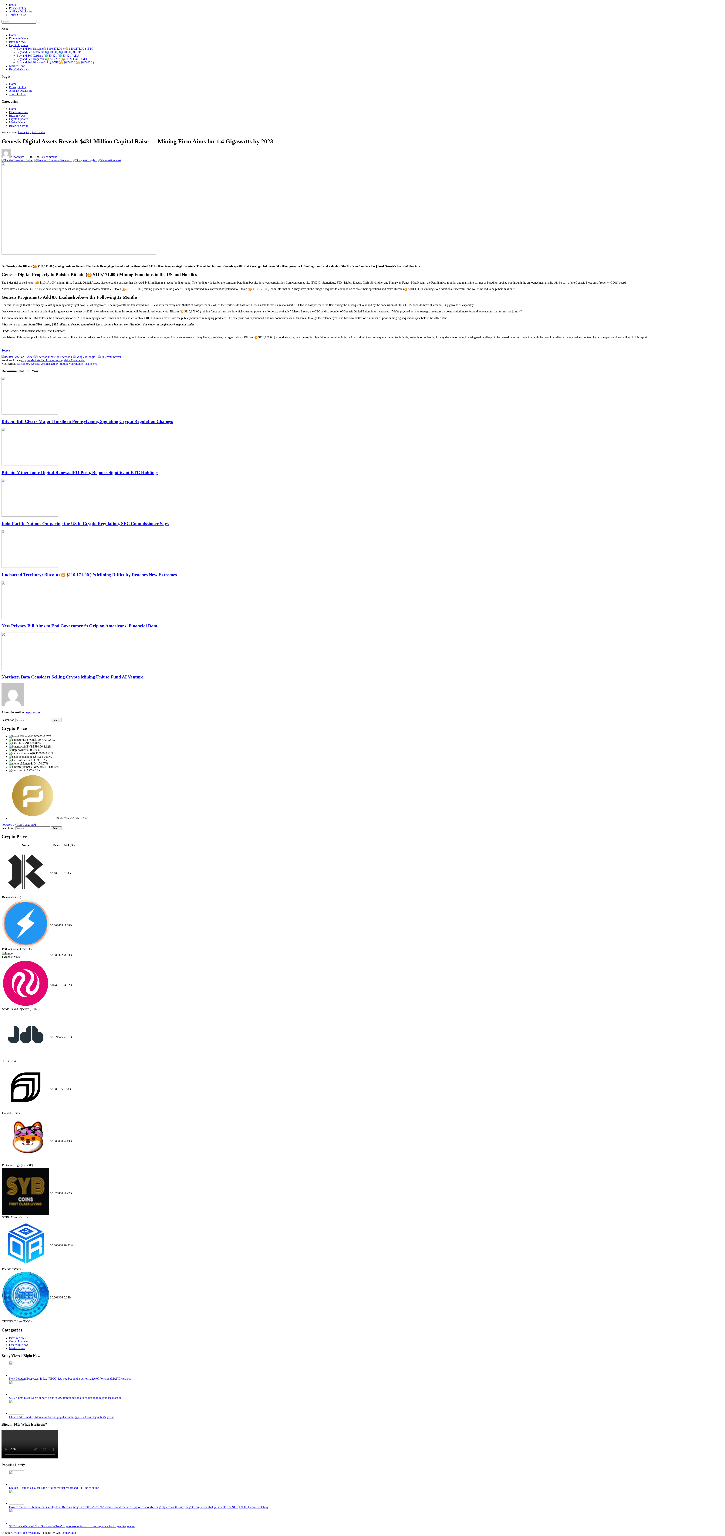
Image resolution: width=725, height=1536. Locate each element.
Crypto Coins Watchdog (25, 1532)
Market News (17, 66)
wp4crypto (17, 156)
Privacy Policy (17, 8)
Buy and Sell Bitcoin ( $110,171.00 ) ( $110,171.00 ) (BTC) (55, 48)
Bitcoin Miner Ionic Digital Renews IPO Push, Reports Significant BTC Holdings (80, 472)
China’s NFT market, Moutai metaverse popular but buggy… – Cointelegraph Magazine (61, 1417)
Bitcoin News (17, 41)
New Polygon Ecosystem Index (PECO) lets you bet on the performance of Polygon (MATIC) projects (70, 1378)
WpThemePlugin (66, 1532)
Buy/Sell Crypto (19, 69)
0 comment (50, 156)
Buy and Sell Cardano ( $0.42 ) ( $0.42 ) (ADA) (48, 55)
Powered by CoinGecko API (19, 824)
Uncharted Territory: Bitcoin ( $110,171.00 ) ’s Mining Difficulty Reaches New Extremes (89, 574)
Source (6, 350)
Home (12, 4)
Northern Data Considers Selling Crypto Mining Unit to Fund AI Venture (72, 677)
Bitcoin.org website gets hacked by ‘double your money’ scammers (57, 363)
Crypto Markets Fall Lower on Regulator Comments (53, 360)
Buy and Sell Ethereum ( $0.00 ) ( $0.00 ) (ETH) (49, 52)
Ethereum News (18, 38)
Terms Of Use (17, 14)
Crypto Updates (18, 45)
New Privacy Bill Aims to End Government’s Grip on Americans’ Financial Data (79, 625)
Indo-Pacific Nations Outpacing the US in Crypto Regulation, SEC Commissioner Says (85, 523)
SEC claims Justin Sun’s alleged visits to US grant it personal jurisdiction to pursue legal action (65, 1397)
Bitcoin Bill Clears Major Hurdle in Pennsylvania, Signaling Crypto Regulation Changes (87, 421)
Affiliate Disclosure (20, 11)
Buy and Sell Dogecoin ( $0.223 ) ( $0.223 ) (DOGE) (52, 59)
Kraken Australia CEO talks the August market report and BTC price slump (54, 1487)
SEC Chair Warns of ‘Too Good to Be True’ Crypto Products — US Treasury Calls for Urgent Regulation (72, 1526)
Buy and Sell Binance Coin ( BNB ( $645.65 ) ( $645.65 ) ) (55, 62)
